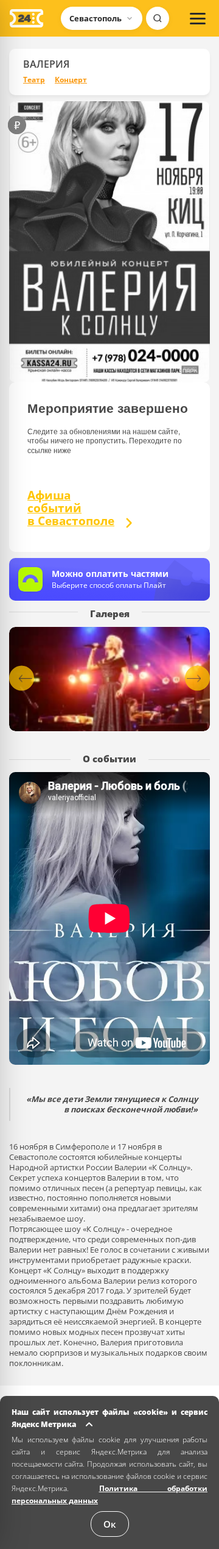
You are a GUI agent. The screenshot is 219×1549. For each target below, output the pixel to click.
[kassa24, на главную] (26, 18)
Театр (34, 80)
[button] (197, 678)
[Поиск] (157, 18)
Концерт (71, 80)
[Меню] (197, 18)
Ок (109, 1524)
